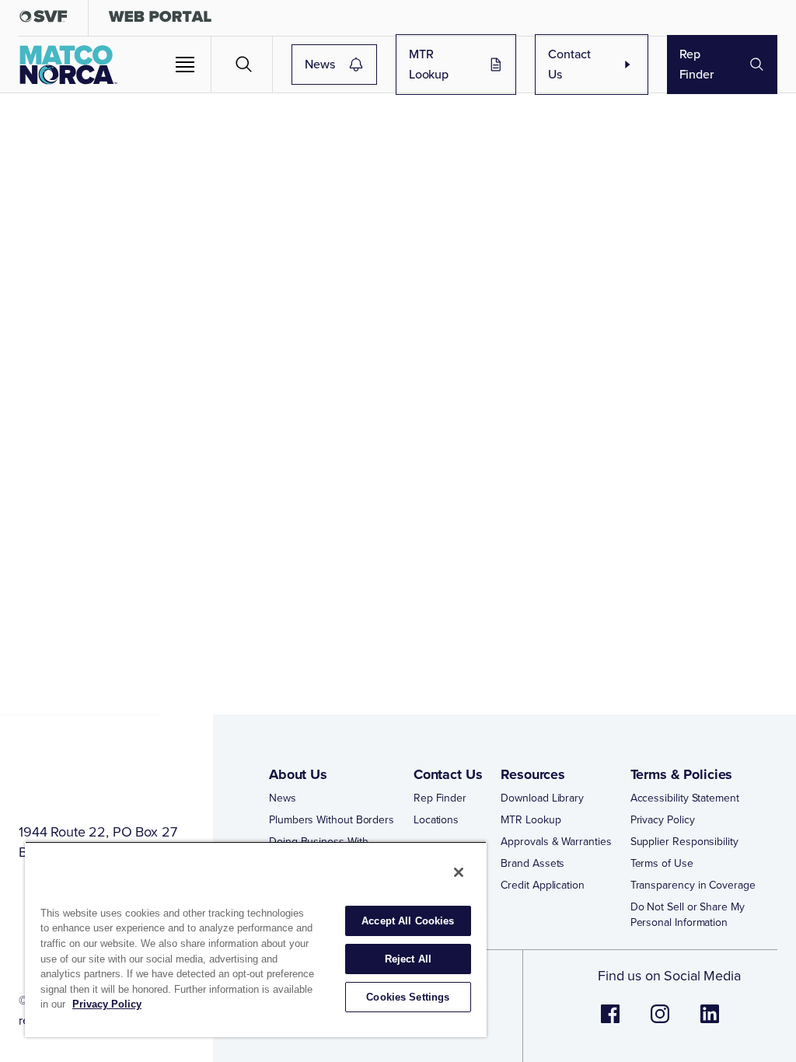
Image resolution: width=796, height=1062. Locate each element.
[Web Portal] (159, 19)
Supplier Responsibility (684, 842)
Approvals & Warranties (556, 842)
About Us (298, 774)
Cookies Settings (407, 997)
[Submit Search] (244, 65)
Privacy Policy (662, 820)
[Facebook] (610, 1022)
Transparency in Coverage (693, 885)
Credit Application (543, 885)
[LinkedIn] (709, 1022)
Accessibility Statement (684, 798)
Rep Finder (696, 64)
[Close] (459, 872)
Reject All (408, 959)
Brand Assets (532, 864)
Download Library (542, 798)
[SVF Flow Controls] (43, 19)
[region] (256, 939)
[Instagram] (660, 1022)
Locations (436, 820)
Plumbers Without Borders (331, 820)
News (319, 64)
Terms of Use (661, 864)
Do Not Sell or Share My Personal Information (687, 915)
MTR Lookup (429, 64)
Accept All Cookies (407, 921)
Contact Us (569, 64)
